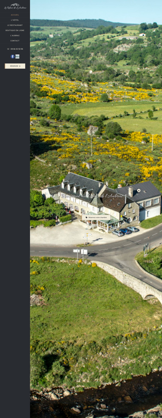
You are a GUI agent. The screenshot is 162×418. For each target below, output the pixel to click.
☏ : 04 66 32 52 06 (15, 49)
